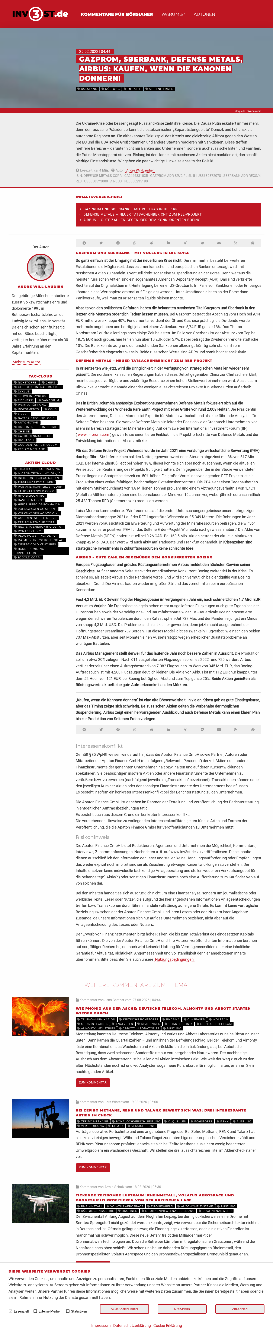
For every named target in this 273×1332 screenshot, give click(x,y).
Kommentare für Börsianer (117, 14)
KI (19, 387)
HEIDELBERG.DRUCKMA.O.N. (39, 504)
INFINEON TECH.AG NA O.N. (38, 478)
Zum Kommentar (93, 1082)
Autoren (204, 14)
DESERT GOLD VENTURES (36, 544)
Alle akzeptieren (124, 1309)
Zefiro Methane (31, 449)
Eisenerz (25, 400)
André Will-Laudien (140, 170)
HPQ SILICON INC (30, 495)
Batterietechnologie (36, 418)
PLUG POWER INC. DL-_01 (37, 535)
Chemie (23, 431)
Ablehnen (240, 1309)
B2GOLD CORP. (29, 557)
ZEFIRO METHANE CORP (36, 522)
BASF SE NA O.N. (30, 500)
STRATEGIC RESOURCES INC (38, 469)
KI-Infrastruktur (45, 387)
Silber (23, 413)
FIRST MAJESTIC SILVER (35, 482)
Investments (28, 409)
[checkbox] (11, 1311)
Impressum (101, 1325)
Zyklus (23, 391)
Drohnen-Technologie (37, 427)
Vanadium (50, 400)
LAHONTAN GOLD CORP (35, 491)
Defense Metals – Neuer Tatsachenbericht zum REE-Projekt (142, 214)
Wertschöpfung (31, 404)
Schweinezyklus (31, 396)
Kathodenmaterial (34, 436)
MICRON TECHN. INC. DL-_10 (39, 473)
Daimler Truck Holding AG (40, 540)
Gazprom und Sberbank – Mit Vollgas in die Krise (132, 209)
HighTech (25, 440)
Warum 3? (173, 14)
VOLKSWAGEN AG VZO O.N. (38, 513)
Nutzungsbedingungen (174, 959)
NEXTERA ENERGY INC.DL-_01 (39, 526)
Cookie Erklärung (167, 1325)
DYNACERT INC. (29, 531)
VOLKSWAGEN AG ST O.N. (36, 509)
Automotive (27, 422)
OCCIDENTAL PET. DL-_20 (37, 517)
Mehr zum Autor (26, 362)
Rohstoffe (26, 382)
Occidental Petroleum (37, 444)
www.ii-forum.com (93, 434)
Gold (52, 409)
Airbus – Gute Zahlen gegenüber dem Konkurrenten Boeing (141, 220)
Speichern (182, 1309)
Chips (50, 382)
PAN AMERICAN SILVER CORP (39, 486)
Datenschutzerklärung (132, 1325)
